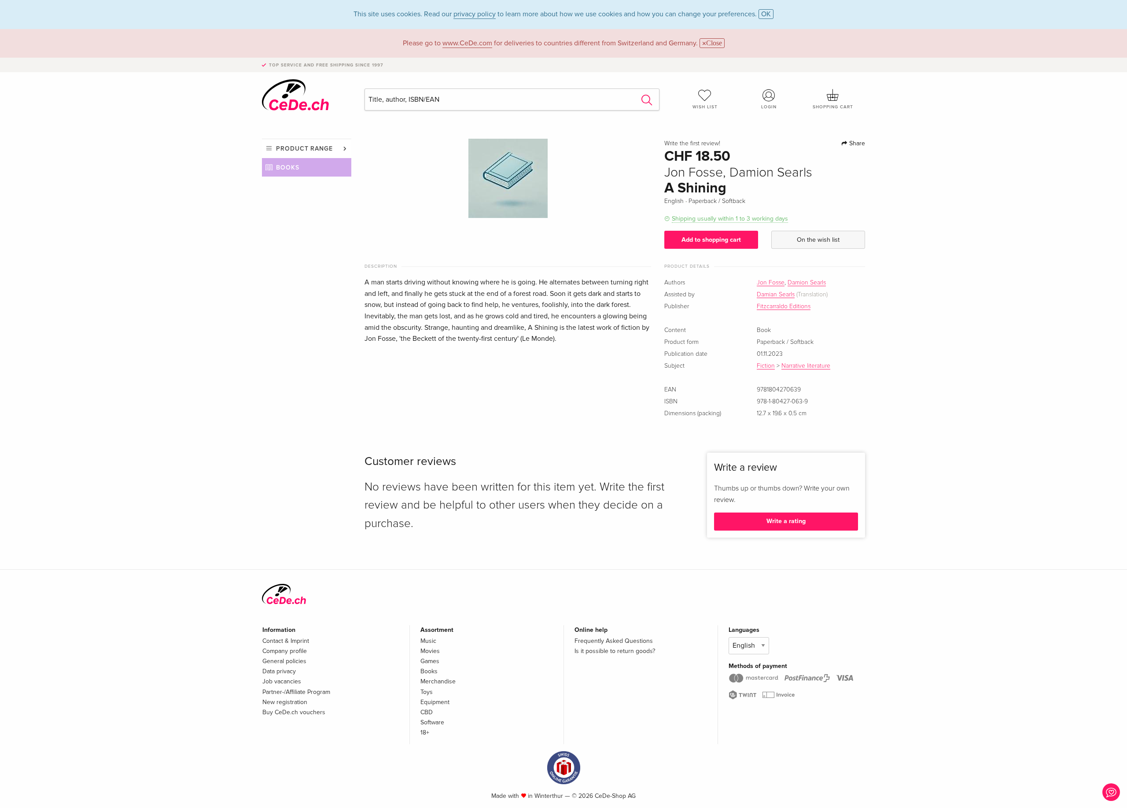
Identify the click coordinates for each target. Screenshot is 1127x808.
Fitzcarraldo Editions (783, 306)
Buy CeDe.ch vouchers (293, 712)
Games (429, 661)
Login (769, 107)
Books (287, 167)
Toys (426, 692)
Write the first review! (692, 143)
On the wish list (818, 240)
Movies (430, 651)
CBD (426, 712)
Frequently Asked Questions (614, 641)
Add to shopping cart (711, 240)
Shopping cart (833, 107)
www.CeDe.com (467, 43)
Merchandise (438, 681)
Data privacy (279, 671)
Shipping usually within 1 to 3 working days (730, 218)
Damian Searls (776, 294)
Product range (304, 148)
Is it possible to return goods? (615, 651)
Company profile (284, 651)
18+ (424, 732)
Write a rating (786, 521)
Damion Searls (807, 283)
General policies (284, 661)
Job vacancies (281, 681)
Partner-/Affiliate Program (296, 692)
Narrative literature (805, 366)
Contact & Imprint (285, 641)
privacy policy (474, 14)
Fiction (766, 366)
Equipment (434, 702)
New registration (284, 702)
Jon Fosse (770, 283)
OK (766, 14)
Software (432, 722)
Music (428, 641)
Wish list (705, 107)
